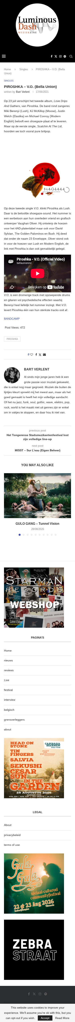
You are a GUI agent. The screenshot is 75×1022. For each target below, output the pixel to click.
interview (9, 699)
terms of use (12, 844)
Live (6, 680)
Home (7, 69)
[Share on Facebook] (36, 354)
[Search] (71, 56)
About (7, 825)
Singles (23, 69)
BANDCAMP (12, 318)
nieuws (8, 660)
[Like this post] (31, 354)
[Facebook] (51, 56)
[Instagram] (60, 56)
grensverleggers (14, 719)
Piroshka (12, 339)
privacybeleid (12, 835)
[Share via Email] (44, 354)
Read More (62, 1018)
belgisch (9, 709)
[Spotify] (65, 56)
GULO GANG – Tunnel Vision (37, 523)
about (7, 729)
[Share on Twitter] (40, 354)
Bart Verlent (23, 91)
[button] (7, 504)
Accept (45, 1018)
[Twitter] (55, 56)
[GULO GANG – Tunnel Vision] (37, 495)
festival (8, 690)
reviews (9, 670)
